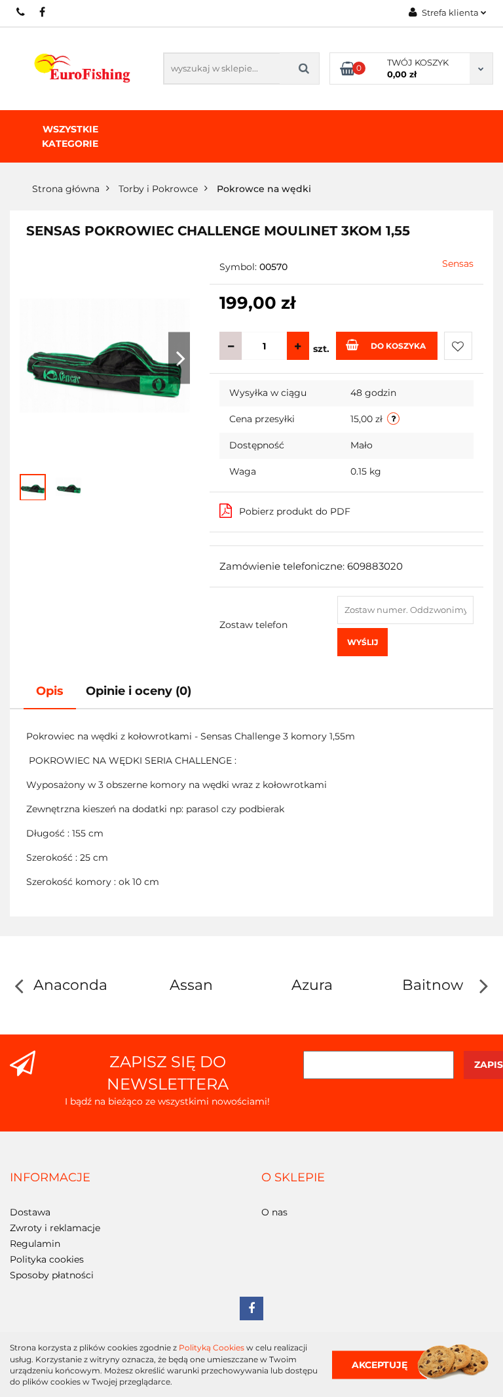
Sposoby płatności (52, 1275)
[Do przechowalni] (458, 346)
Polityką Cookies (211, 1347)
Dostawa (30, 1212)
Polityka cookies (47, 1259)
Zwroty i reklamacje (55, 1228)
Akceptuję (379, 1364)
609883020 (21, 12)
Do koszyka (398, 346)
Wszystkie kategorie (70, 136)
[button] (50, 1178)
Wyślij (362, 642)
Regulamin (35, 1243)
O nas (274, 1212)
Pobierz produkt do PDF (294, 511)
